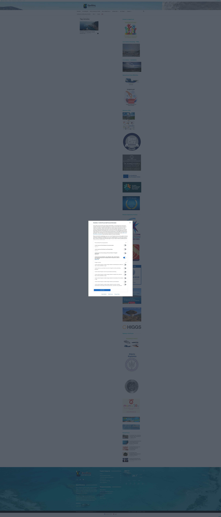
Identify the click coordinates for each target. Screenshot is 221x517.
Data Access (110, 294)
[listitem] (110, 242)
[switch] (124, 245)
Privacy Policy (117, 294)
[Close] (130, 223)
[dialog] (110, 258)
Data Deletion (104, 294)
